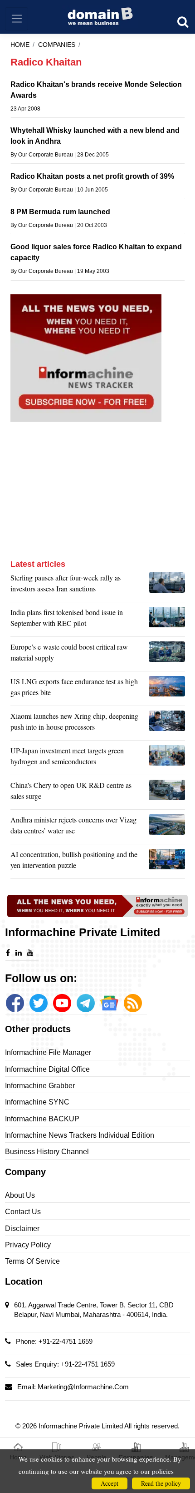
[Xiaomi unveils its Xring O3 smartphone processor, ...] (167, 724)
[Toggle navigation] (16, 18)
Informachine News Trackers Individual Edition (79, 1135)
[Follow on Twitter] (38, 1003)
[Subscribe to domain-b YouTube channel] (62, 1003)
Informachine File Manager (48, 1052)
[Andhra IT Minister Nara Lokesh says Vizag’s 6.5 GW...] (167, 827)
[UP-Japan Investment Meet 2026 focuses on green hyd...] (167, 758)
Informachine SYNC (37, 1102)
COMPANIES (56, 44)
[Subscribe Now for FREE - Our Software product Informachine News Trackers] (97, 358)
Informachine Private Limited (81, 1426)
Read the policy (161, 1483)
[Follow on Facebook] (15, 1003)
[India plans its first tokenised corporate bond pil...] (167, 620)
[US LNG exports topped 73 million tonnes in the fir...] (167, 689)
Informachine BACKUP (42, 1119)
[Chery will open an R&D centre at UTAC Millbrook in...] (167, 793)
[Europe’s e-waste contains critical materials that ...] (167, 654)
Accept (109, 1483)
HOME (19, 44)
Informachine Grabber (40, 1085)
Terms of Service (32, 1261)
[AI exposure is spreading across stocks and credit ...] (167, 862)
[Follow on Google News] (109, 1003)
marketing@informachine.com (83, 1387)
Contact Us (23, 1212)
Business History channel (47, 1151)
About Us (20, 1195)
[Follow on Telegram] (86, 1003)
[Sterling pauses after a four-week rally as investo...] (167, 585)
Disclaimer (22, 1228)
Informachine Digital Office (47, 1069)
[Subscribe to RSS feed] (133, 1003)
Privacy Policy (28, 1245)
